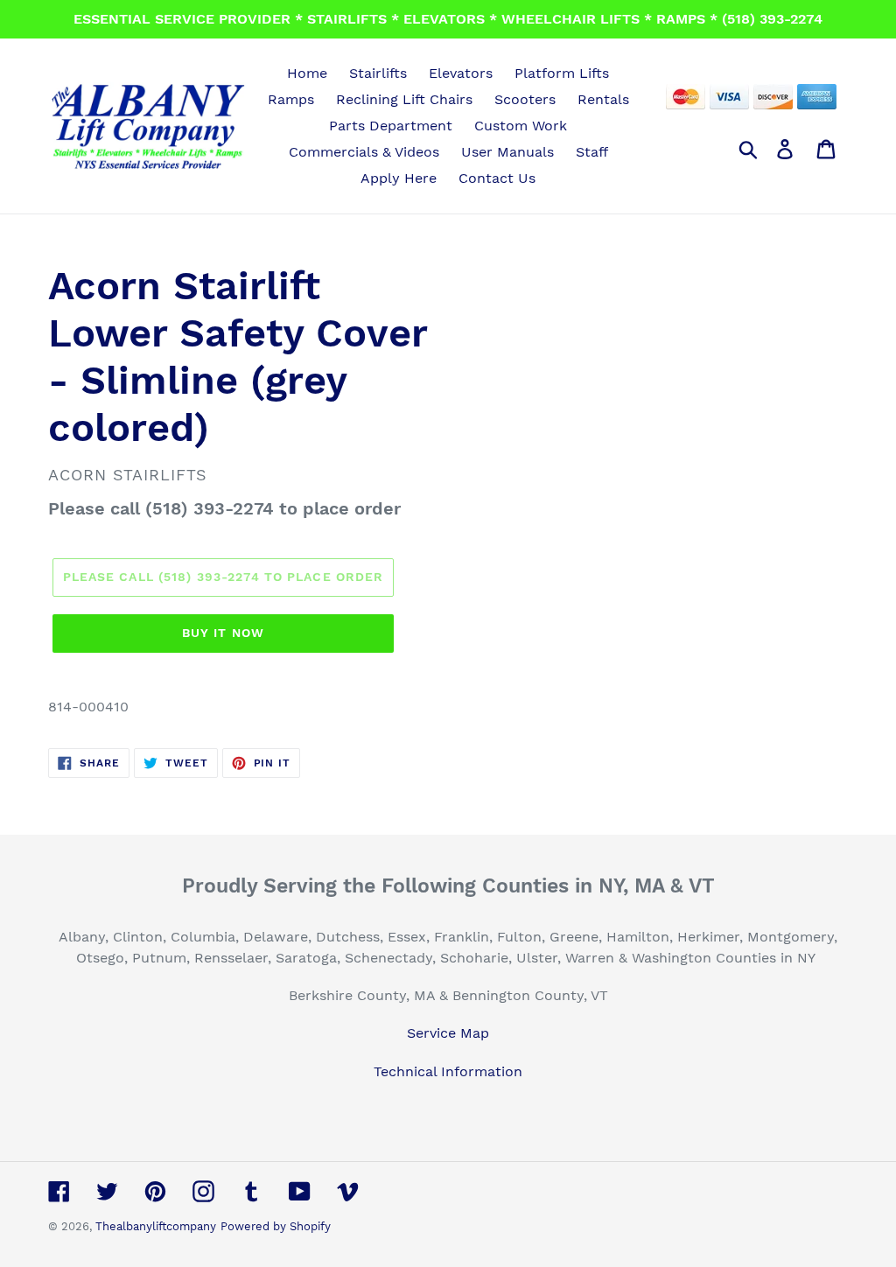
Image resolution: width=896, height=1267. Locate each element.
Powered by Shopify (275, 1226)
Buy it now (223, 633)
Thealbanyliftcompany (155, 1226)
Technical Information (448, 1071)
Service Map (448, 1033)
